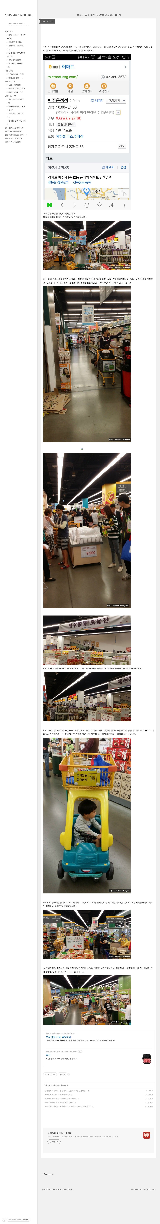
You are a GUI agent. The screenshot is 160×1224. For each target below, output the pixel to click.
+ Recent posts (48, 1174)
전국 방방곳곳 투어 (14, 128)
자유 (9, 31)
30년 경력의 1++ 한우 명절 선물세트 (62, 1058)
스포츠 (10, 81)
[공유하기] (50, 1074)
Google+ (70, 1189)
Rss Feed (45, 1189)
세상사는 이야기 (13, 131)
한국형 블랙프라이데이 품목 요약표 (57, 1095)
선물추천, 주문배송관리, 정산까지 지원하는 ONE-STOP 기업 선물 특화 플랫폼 (80, 1040)
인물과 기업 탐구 (13, 138)
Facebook (58, 1189)
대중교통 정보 (15, 78)
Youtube (64, 1189)
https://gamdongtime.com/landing (58, 1033)
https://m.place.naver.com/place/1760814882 (61, 1051)
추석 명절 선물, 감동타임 (58, 1037)
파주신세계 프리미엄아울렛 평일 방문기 (59, 1102)
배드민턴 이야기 (16, 89)
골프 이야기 (14, 85)
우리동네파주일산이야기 (18, 15)
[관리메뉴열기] (4, 1219)
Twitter (53, 1189)
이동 (9, 71)
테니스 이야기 (15, 92)
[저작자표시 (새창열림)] (69, 1074)
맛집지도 (10, 96)
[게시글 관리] (54, 1074)
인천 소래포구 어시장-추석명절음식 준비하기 (61, 1098)
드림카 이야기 (16, 74)
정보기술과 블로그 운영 (16, 135)
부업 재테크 (14, 60)
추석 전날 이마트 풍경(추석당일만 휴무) (99, 15)
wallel (153, 1189)
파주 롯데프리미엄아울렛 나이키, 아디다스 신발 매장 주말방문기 (68, 1106)
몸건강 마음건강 (13, 142)
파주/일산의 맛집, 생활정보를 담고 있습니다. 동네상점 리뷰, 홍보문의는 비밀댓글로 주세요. (83, 1136)
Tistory (141, 1189)
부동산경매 (15, 42)
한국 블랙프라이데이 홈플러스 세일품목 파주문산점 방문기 (66, 1091)
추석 (48, 1055)
